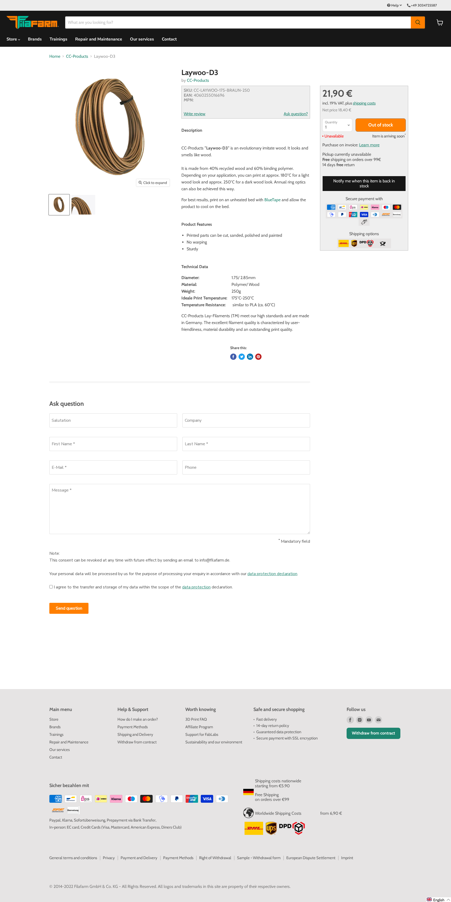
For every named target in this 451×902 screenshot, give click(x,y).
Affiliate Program (199, 727)
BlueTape (272, 199)
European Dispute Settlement (310, 857)
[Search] (418, 22)
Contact (169, 39)
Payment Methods (132, 727)
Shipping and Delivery (135, 734)
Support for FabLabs (201, 734)
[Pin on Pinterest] (258, 357)
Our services (142, 39)
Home (54, 56)
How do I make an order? (137, 719)
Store (53, 719)
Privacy (109, 857)
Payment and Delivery (139, 857)
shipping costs (364, 103)
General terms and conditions (73, 857)
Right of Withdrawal (215, 857)
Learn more (369, 144)
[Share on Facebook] (233, 357)
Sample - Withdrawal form (259, 857)
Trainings (58, 39)
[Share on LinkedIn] (250, 357)
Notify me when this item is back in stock (364, 183)
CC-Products (77, 56)
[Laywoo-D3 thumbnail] (59, 204)
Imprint (347, 857)
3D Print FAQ (196, 719)
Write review (194, 114)
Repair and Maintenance (98, 39)
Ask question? (296, 114)
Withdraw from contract (137, 742)
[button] (438, 899)
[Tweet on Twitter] (242, 357)
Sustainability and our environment (213, 742)
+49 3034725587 (424, 5)
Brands (35, 39)
